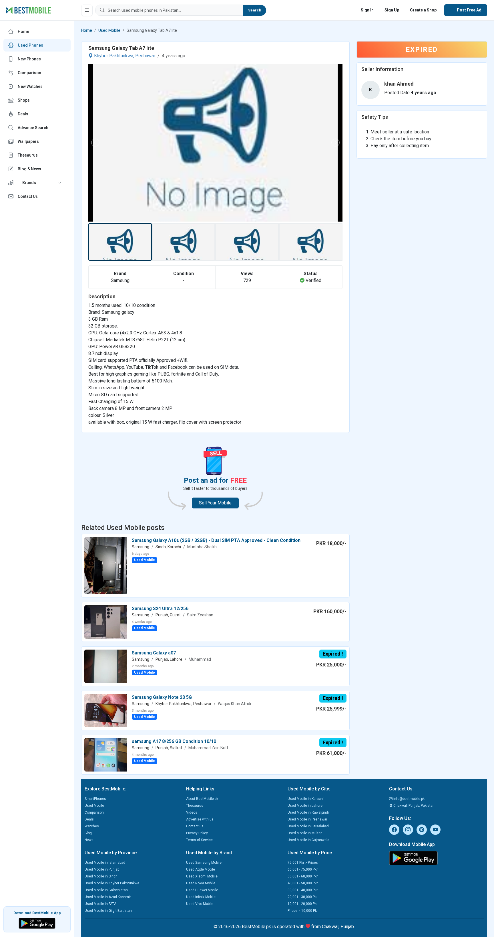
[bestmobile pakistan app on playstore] (436, 858)
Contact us (195, 826)
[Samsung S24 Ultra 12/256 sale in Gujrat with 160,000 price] (105, 621)
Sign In (367, 10)
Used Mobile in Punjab (102, 869)
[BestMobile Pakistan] (28, 10)
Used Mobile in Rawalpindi (308, 812)
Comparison (94, 812)
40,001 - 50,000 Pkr (303, 883)
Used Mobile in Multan (305, 833)
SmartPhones (95, 799)
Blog (88, 833)
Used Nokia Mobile (200, 883)
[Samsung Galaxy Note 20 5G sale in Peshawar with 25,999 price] (105, 710)
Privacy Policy (197, 833)
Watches (92, 826)
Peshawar (145, 55)
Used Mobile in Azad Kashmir (108, 897)
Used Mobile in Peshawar (307, 819)
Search (254, 10)
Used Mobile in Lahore (305, 806)
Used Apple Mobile (200, 869)
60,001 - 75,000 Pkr (303, 869)
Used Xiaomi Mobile (202, 876)
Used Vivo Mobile (199, 904)
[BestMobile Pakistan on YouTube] (435, 829)
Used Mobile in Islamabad (105, 863)
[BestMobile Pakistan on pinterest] (422, 829)
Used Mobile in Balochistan (106, 890)
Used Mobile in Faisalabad (308, 826)
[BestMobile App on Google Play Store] (37, 923)
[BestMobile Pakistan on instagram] (408, 829)
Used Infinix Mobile (201, 897)
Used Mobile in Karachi (306, 799)
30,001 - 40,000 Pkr (303, 890)
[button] (37, 182)
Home (86, 30)
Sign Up (392, 10)
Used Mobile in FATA (100, 904)
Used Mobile (109, 30)
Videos (191, 812)
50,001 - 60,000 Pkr (303, 876)
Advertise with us (200, 819)
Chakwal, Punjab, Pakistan (414, 806)
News (89, 840)
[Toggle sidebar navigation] (87, 10)
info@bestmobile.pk (409, 799)
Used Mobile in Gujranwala (308, 840)
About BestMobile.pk (202, 799)
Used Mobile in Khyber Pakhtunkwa (112, 883)
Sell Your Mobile (215, 503)
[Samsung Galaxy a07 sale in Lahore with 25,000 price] (105, 666)
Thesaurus (194, 806)
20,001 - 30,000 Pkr (303, 897)
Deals (89, 819)
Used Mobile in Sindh (101, 876)
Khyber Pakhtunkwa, (114, 55)
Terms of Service (199, 840)
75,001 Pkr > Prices (303, 863)
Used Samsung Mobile (204, 863)
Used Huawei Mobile (202, 890)
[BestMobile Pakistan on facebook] (394, 829)
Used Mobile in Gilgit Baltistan (108, 911)
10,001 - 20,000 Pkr (303, 904)
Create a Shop (423, 10)
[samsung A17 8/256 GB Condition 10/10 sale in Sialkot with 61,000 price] (105, 754)
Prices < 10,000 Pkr (303, 911)
